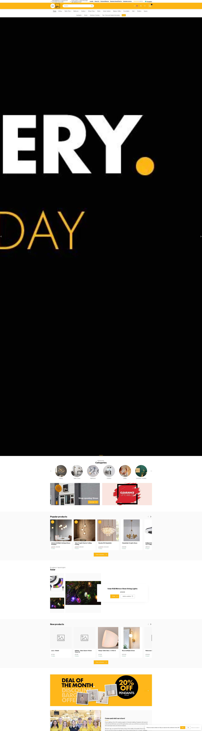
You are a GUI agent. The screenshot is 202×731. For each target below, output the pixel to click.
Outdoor (83, 11)
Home (54, 11)
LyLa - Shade (55, 650)
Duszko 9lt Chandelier (105, 543)
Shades (139, 11)
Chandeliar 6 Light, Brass (129, 543)
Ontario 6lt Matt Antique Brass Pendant (60, 543)
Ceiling (60, 11)
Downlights (126, 11)
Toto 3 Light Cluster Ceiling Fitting (83, 543)
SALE (123, 15)
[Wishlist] (145, 5)
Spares (145, 11)
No (188, 727)
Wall (133, 11)
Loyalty (91, 1)
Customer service (127, 1)
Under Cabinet (106, 11)
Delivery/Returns (104, 1)
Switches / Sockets (94, 15)
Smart (85, 15)
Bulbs (98, 11)
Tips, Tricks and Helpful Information (111, 15)
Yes (183, 727)
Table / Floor (67, 11)
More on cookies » (195, 727)
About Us (97, 1)
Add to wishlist (127, 596)
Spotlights (78, 15)
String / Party (91, 11)
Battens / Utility (117, 11)
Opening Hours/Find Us (116, 1)
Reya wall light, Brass (128, 650)
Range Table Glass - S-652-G (107, 650)
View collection (100, 554)
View (113, 596)
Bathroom (76, 11)
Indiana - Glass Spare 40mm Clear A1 (83, 651)
